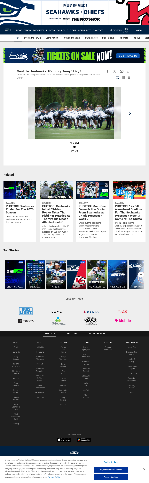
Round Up (16, 352)
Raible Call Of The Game (40, 378)
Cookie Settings (111, 462)
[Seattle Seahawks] (74, 453)
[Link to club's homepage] (8, 29)
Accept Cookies (111, 477)
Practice (63, 385)
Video (39, 342)
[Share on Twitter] (114, 73)
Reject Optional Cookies (111, 469)
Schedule (107, 342)
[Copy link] (128, 71)
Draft (16, 347)
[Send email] (121, 73)
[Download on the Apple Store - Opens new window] (64, 440)
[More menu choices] (106, 30)
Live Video (40, 397)
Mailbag (16, 378)
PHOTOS (63, 342)
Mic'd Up (40, 364)
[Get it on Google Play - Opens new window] (84, 441)
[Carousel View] (117, 78)
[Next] (130, 113)
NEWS (15, 342)
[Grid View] (123, 78)
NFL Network (40, 392)
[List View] (129, 78)
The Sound (40, 352)
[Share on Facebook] (107, 73)
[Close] (144, 469)
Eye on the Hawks (63, 349)
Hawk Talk (85, 390)
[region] (74, 469)
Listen (85, 342)
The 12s (63, 404)
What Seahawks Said (16, 406)
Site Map (16, 424)
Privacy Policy (54, 477)
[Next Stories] (141, 274)
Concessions (132, 373)
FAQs (132, 392)
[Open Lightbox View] (74, 121)
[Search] (111, 30)
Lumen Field (131, 347)
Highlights (40, 347)
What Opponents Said (15, 416)
